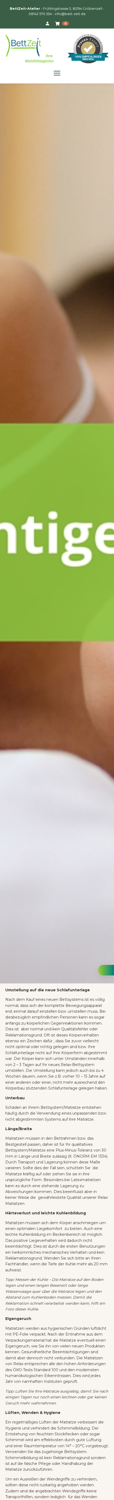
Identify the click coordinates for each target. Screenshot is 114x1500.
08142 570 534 (40, 14)
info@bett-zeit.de (70, 14)
